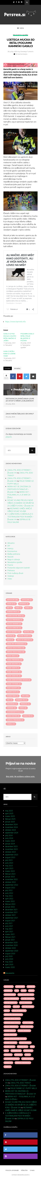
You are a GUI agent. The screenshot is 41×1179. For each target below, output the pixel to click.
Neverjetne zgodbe (14, 562)
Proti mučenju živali (15, 573)
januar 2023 (10, 877)
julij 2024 (9, 835)
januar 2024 (10, 844)
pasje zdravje (14, 676)
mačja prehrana (14, 620)
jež (9, 608)
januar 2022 (10, 907)
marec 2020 (10, 967)
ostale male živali (15, 652)
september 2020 (11, 951)
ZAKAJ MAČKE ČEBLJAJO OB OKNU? (20, 414)
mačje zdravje (14, 628)
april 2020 (9, 964)
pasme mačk (13, 692)
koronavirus (13, 612)
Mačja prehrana (13, 554)
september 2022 (11, 885)
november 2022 (11, 879)
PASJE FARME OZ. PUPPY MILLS (23, 1088)
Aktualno (11, 543)
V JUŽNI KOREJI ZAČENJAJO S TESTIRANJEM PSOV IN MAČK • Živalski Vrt (20, 517)
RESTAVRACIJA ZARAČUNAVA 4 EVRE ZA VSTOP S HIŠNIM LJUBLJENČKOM (20, 400)
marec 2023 (10, 871)
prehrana (12, 704)
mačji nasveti (13, 632)
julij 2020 (9, 956)
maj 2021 (9, 929)
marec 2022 (10, 901)
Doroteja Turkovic (26, 51)
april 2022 (9, 899)
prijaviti (9, 437)
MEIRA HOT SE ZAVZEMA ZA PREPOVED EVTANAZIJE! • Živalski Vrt (19, 489)
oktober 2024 (10, 830)
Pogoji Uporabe (12, 1170)
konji (28, 608)
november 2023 (11, 849)
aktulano (27, 600)
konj (18, 608)
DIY (8, 546)
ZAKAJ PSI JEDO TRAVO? (20, 1083)
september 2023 (11, 855)
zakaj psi (28, 716)
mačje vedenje (14, 624)
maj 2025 (9, 811)
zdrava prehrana (15, 720)
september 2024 (11, 833)
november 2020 (11, 945)
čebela (11, 724)
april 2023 (9, 868)
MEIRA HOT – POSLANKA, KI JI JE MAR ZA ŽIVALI (18, 495)
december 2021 (11, 910)
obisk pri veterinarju (16, 644)
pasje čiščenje (14, 684)
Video (9, 579)
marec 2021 (10, 934)
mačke (10, 636)
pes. (9, 700)
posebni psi (21, 700)
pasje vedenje (14, 672)
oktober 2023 (10, 852)
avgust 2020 (10, 953)
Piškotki (24, 1170)
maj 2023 (9, 866)
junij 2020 (9, 959)
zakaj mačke (13, 716)
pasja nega (12, 656)
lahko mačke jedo (15, 616)
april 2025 (9, 813)
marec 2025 (10, 816)
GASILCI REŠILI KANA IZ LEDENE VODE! (9, 353)
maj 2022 (9, 896)
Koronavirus (12, 551)
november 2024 (11, 827)
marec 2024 (10, 841)
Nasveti (10, 557)
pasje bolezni (13, 664)
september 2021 (11, 918)
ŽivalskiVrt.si (9, 973)
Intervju (10, 548)
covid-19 (11, 604)
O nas (32, 1170)
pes (25, 696)
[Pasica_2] (20, 66)
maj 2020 (9, 962)
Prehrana (11, 570)
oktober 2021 (10, 915)
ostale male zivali (15, 648)
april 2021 (9, 932)
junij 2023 (9, 863)
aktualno (12, 600)
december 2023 (11, 846)
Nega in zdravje (13, 559)
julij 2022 (9, 890)
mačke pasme (24, 636)
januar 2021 (10, 940)
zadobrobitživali (15, 712)
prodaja (25, 704)
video (23, 708)
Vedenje (10, 576)
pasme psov (12, 696)
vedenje (11, 708)
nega (10, 640)
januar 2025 (10, 822)
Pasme (10, 565)
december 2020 (11, 942)
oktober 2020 (10, 948)
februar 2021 (10, 937)
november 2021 (11, 912)
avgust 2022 (10, 888)
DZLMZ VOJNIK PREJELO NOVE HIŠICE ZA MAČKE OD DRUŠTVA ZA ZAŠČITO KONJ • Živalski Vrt (20, 503)
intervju (23, 604)
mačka (28, 632)
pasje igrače (13, 668)
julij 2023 (9, 860)
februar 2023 (10, 874)
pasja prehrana (14, 660)
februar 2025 (10, 819)
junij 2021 (9, 926)
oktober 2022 (10, 882)
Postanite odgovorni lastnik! (18, 568)
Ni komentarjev (21, 54)
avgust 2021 (10, 921)
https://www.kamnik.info (15, 321)
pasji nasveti (13, 688)
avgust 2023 (10, 857)
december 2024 (11, 824)
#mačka (17, 368)
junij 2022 (9, 893)
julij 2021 (9, 923)
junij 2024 (9, 838)
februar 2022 (10, 904)
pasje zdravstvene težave (18, 680)
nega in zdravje (24, 640)
